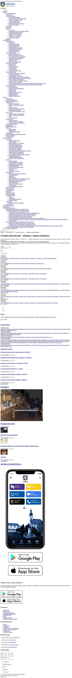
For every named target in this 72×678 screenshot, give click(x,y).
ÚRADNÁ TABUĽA (6, 349)
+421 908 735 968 (12, 642)
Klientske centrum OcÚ (11, 100)
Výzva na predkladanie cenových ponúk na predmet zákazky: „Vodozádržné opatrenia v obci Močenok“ (24, 278)
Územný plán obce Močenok (15, 49)
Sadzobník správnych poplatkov (16, 121)
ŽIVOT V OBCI (7, 138)
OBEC (4, 12)
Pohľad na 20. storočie (14, 37)
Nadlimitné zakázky (13, 94)
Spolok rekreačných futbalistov (16, 186)
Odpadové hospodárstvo (11, 124)
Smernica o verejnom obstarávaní (16, 88)
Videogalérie (9, 201)
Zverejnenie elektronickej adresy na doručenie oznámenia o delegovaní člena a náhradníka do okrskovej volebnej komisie (36, 225)
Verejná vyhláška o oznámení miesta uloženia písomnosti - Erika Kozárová (25, 84)
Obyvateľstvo (9, 27)
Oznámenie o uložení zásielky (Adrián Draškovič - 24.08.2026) (15, 352)
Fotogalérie (8, 191)
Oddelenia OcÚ (9, 102)
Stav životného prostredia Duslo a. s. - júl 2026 (12, 368)
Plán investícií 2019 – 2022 (15, 70)
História (8, 28)
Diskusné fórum (9, 189)
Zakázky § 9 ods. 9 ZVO (14, 96)
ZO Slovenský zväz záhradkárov (16, 153)
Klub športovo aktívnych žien (15, 181)
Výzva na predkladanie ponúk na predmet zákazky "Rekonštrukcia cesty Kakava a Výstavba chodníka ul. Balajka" (26, 268)
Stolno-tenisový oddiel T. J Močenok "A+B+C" (19, 178)
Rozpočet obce (12, 64)
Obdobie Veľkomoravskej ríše (15, 32)
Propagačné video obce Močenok (16, 203)
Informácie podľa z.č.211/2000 (10, 619)
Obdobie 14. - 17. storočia (15, 35)
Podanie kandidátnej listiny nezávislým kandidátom (20, 217)
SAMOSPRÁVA (7, 40)
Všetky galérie (4, 461)
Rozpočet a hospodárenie (11, 63)
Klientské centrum (13, 200)
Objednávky (6, 627)
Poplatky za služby (13, 120)
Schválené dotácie (13, 69)
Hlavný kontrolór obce (14, 46)
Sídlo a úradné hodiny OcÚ (12, 101)
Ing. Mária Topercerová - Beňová (16, 23)
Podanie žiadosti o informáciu (15, 75)
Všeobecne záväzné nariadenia (16, 47)
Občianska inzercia (10, 192)
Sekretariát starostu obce (14, 45)
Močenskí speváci (13, 168)
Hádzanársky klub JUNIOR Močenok (17, 173)
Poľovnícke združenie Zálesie (15, 145)
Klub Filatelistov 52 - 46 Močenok (16, 143)
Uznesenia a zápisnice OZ (15, 59)
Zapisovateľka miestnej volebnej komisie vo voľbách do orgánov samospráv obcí (27, 218)
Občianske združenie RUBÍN (15, 147)
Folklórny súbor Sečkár (14, 171)
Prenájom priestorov (10, 135)
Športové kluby (9, 172)
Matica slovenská (13, 142)
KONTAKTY (6, 206)
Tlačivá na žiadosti (13, 117)
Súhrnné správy (12, 91)
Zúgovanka (11, 169)
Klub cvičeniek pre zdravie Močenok (17, 180)
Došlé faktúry (6, 625)
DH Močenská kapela (14, 166)
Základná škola (12, 129)
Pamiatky (8, 39)
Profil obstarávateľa (13, 87)
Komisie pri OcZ (13, 60)
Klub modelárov (12, 185)
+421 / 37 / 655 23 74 (11, 640)
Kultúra (8, 159)
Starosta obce (12, 42)
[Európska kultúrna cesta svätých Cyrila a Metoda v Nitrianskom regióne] (4, 443)
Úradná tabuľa (9, 125)
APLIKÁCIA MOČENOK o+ (11, 464)
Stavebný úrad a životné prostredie (16, 108)
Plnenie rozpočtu (12, 65)
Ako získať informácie (14, 74)
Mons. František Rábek (14, 17)
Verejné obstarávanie (10, 86)
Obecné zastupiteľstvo (11, 53)
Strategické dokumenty (14, 50)
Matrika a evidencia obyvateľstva (16, 105)
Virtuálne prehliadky (10, 195)
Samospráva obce (10, 41)
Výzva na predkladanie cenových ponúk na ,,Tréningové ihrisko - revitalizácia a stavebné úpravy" (22, 263)
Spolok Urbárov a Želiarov (15, 148)
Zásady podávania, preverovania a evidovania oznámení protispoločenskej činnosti (27, 83)
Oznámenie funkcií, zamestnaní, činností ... (18, 81)
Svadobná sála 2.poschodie (15, 199)
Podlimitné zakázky (13, 93)
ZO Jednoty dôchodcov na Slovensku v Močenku (20, 150)
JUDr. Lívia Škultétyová (14, 21)
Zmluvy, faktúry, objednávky (15, 82)
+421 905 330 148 (12, 647)
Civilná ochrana (9, 136)
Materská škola (12, 130)
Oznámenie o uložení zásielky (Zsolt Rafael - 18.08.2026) (14, 374)
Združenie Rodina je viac (14, 156)
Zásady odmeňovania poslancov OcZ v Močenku (20, 78)
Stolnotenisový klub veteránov (15, 183)
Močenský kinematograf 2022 (9, 435)
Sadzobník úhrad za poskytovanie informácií (19, 77)
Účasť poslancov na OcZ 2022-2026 (17, 56)
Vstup (10, 196)
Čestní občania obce (10, 16)
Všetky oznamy (4, 384)
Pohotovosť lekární (10, 194)
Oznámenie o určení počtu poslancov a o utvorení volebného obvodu (24, 213)
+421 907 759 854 (14, 644)
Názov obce (11, 30)
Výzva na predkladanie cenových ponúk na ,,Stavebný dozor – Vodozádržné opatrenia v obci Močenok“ (24, 273)
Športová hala (9, 204)
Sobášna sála (12, 197)
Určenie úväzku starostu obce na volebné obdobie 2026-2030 (22, 214)
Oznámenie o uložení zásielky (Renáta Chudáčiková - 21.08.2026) (16, 357)
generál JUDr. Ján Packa (14, 22)
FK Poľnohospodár (13, 175)
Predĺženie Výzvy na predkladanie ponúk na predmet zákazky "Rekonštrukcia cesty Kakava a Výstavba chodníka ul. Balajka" (29, 258)
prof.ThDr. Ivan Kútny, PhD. (15, 19)
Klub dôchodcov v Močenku (15, 149)
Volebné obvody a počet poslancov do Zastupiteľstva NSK (22, 224)
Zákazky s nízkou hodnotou (15, 92)
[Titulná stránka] (8, 7)
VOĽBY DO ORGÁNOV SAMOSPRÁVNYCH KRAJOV (20, 222)
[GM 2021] (4, 454)
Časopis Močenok (10, 190)
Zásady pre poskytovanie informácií (17, 73)
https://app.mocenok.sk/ (11, 586)
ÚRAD (5, 97)
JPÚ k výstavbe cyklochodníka (10, 228)
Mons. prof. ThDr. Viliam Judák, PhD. (17, 18)
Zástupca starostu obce (14, 44)
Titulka (2, 232)
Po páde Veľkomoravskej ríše (15, 33)
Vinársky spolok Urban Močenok (16, 158)
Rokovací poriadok (7, 617)
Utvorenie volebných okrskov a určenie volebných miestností (19, 227)
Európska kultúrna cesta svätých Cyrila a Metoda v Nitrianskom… (20, 446)
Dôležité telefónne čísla (11, 126)
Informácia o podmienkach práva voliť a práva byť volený (22, 215)
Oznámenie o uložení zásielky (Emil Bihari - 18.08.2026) (14, 379)
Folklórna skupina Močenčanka (16, 164)
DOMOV (5, 11)
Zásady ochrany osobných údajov (16, 79)
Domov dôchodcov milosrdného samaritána (16, 134)
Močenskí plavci (12, 177)
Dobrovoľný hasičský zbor (15, 144)
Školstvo (8, 128)
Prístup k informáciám (11, 72)
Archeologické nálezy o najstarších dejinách (18, 31)
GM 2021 (3, 457)
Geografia (8, 26)
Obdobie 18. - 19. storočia (15, 36)
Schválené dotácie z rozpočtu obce (11, 628)
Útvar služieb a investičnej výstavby (17, 111)
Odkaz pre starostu (10, 187)
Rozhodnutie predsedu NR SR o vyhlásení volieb (17, 209)
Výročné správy (12, 68)
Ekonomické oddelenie (14, 103)
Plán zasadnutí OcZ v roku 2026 (16, 58)
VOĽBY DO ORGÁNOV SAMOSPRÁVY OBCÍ (17, 210)
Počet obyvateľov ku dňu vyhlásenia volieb (18, 211)
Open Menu (3, 8)
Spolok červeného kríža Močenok (16, 152)
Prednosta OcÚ (9, 98)
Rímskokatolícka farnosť (14, 140)
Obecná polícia (9, 133)
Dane (10, 106)
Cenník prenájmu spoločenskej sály (17, 122)
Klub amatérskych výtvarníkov (16, 162)
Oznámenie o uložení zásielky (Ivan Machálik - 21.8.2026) (14, 363)
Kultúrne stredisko (13, 161)
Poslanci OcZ (6, 611)
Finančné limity (12, 89)
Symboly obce (9, 14)
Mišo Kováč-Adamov (14, 25)
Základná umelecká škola (14, 131)
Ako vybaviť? (9, 112)
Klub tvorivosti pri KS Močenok (16, 167)
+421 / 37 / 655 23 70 (14, 637)
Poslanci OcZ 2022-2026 (14, 54)
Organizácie (9, 139)
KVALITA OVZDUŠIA (8, 205)
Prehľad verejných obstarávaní (10, 629)
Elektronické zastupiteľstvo (15, 61)
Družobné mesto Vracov (14, 51)
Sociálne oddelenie (13, 107)
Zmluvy (5, 624)
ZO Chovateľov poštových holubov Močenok (19, 154)
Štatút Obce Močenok (11, 13)
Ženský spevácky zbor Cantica (16, 163)
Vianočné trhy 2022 (8, 424)
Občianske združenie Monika (15, 157)
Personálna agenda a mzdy (15, 110)
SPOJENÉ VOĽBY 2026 (9, 208)
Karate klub (11, 176)
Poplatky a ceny (9, 119)
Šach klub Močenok (13, 182)
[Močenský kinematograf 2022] (4, 432)
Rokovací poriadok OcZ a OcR (16, 55)
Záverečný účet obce (13, 67)
